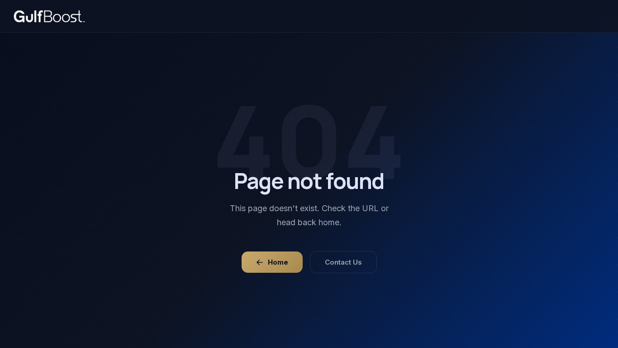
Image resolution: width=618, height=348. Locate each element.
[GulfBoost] (49, 16)
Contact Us (343, 262)
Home (278, 262)
